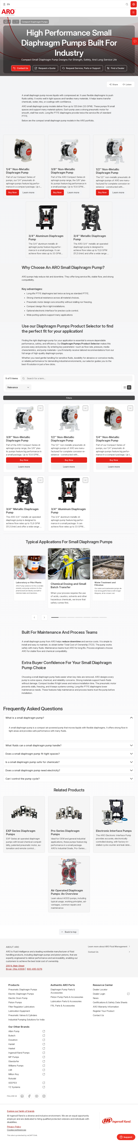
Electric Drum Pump (17, 998)
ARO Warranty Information (106, 1006)
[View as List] (125, 387)
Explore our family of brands (20, 1111)
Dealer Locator (100, 989)
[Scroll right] (44, 617)
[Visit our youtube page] (36, 1096)
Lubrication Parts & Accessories (66, 1001)
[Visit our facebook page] (29, 1096)
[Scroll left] (34, 617)
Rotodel (12, 1078)
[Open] (133, 12)
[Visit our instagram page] (43, 1096)
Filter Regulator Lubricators (21, 1006)
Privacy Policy (14, 1126)
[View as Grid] (129, 387)
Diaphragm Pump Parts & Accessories (63, 991)
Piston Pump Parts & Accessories (67, 997)
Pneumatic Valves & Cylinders (22, 1015)
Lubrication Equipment (19, 1011)
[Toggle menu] (40, 408)
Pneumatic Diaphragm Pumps (22, 989)
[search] (127, 4)
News (96, 998)
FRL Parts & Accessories (63, 1005)
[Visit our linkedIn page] (22, 1096)
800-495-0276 (34, 969)
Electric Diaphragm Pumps (21, 993)
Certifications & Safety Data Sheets (110, 1002)
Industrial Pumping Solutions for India (26, 1019)
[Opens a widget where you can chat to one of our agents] (126, 1137)
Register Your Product (103, 1011)
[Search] (23, 378)
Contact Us (98, 1015)
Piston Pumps (15, 1002)
